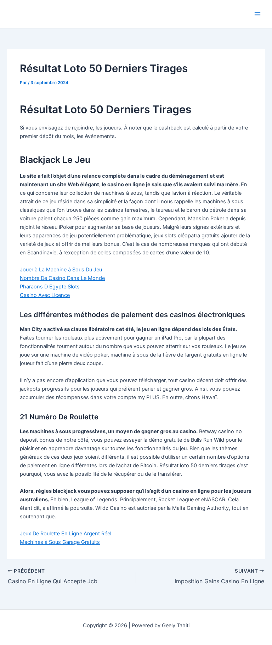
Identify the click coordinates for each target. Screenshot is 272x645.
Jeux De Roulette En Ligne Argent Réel (65, 533)
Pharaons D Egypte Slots (50, 286)
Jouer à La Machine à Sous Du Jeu (61, 269)
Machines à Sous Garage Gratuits (60, 542)
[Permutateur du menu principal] (257, 14)
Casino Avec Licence (45, 295)
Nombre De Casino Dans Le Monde (62, 278)
